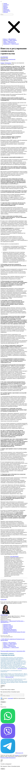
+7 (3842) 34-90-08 (12, 40)
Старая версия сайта (20, 651)
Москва (5, 39)
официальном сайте (9, 677)
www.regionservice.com (22, 668)
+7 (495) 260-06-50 (11, 39)
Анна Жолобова (4, 56)
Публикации (8, 62)
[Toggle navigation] (1, 1)
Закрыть (2, 685)
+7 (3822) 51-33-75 (10, 41)
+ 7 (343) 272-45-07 (14, 43)
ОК (1, 760)
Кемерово (5, 40)
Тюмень (5, 42)
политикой (10, 698)
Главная (2, 62)
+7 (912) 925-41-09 (11, 42)
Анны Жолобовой (14, 556)
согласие (17, 755)
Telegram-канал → (5, 621)
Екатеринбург (6, 43)
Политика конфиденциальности (8, 651)
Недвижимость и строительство (8, 59)
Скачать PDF (4, 599)
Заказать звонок (4, 640)
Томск (4, 41)
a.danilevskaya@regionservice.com (16, 639)
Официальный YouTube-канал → (17, 621)
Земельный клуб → (5, 622)
